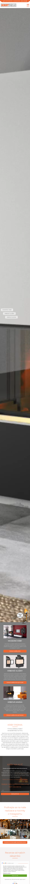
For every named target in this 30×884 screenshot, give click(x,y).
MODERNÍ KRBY (7, 309)
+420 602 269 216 (16, 1)
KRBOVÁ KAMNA (11, 317)
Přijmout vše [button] (15, 875)
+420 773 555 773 (8, 1)
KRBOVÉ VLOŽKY (9, 313)
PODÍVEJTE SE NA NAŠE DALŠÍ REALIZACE (15, 842)
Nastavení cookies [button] (6, 873)
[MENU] (28, 5)
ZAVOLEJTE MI (15, 794)
